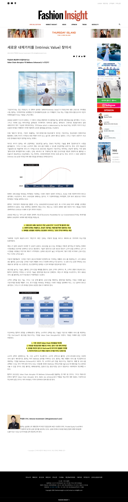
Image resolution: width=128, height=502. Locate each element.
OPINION (74, 24)
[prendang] (109, 70)
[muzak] (109, 89)
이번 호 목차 (115, 157)
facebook (77, 56)
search (120, 24)
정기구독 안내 (115, 162)
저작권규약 (87, 477)
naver (15, 3)
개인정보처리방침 (70, 477)
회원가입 (105, 3)
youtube (12, 3)
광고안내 (41, 477)
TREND (84, 24)
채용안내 (34, 477)
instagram (8, 3)
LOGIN (100, 3)
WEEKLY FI (95, 24)
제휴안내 (48, 477)
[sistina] (109, 52)
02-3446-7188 (53, 487)
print (84, 56)
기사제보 (61, 477)
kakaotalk (74, 56)
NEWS (64, 24)
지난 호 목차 (115, 159)
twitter (79, 56)
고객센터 (111, 3)
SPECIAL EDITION (35, 24)
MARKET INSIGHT (51, 24)
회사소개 (28, 477)
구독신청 (118, 3)
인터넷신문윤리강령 (96, 477)
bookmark (82, 56)
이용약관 (79, 477)
